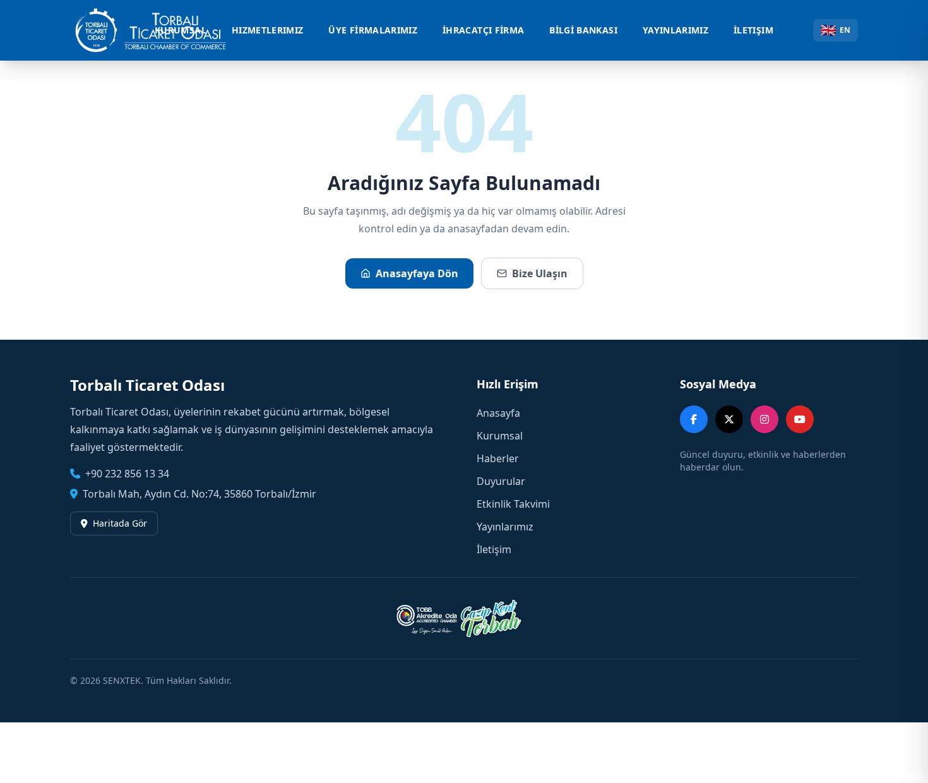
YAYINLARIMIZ (675, 30)
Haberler (498, 458)
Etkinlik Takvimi (513, 504)
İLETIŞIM (753, 30)
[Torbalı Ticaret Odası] (157, 30)
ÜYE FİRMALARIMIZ (372, 30)
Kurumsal (500, 436)
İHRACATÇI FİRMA (483, 30)
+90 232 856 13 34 (127, 474)
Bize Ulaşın (540, 273)
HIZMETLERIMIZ (268, 30)
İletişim (494, 549)
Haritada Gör (120, 523)
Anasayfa (498, 413)
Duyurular (501, 481)
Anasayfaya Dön (417, 273)
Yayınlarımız (505, 527)
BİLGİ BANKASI (583, 30)
